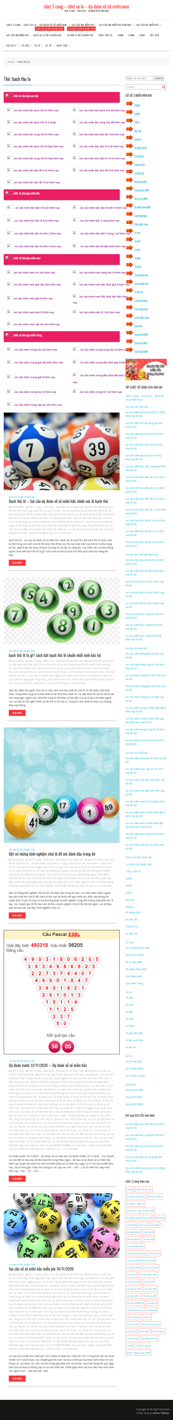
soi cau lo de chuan (66, 1130)
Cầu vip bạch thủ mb (60, 518)
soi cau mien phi (51, 1134)
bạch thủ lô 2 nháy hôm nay (58, 867)
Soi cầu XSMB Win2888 (58, 1145)
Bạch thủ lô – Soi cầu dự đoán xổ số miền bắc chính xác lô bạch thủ (58, 501)
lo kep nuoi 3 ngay (56, 1115)
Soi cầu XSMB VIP (135, 1303)
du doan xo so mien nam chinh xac (63, 1089)
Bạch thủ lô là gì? (92, 514)
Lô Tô (48, 45)
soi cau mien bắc (135, 1246)
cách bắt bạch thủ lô (25, 671)
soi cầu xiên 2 (133, 1295)
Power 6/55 (139, 164)
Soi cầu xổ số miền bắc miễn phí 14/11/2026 (41, 1269)
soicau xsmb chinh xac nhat (141, 1260)
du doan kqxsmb (83, 1082)
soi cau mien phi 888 (72, 1134)
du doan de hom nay (61, 1082)
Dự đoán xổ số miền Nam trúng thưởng (75, 1311)
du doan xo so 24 (84, 1085)
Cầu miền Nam (140, 215)
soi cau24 (149, 1231)
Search (159, 78)
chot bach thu (95, 1078)
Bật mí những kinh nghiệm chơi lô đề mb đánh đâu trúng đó (52, 854)
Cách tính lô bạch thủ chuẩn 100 (65, 679)
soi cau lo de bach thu (42, 1130)
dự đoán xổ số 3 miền (78, 1304)
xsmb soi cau (52, 1148)
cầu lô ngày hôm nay (65, 1078)
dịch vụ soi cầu (153, 1196)
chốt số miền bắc (39, 1082)
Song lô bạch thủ (18, 532)
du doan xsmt (64, 1100)
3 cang (130, 1189)
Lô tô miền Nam (141, 309)
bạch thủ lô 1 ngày (57, 863)
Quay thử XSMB (141, 334)
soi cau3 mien (134, 1231)
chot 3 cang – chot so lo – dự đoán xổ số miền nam (86, 6)
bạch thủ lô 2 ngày (31, 867)
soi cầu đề (19, 1126)
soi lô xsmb (132, 1338)
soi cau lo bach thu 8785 (52, 1126)
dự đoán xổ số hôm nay (79, 1104)
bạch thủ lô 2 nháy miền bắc (90, 867)
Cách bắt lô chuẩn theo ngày (44, 675)
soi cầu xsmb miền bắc (38, 1141)
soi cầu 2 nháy (134, 1267)
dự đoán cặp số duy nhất (139, 1217)
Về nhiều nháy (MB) (142, 207)
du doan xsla (45, 1096)
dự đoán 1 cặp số (135, 1203)
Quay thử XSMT (141, 343)
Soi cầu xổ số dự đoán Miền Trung (32, 1337)
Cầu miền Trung (141, 224)
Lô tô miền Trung (141, 317)
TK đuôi (137, 266)
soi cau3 (155, 1224)
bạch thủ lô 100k (96, 863)
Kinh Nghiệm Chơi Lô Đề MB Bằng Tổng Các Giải (66, 885)
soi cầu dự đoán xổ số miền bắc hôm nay (90, 529)
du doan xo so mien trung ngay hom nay (44, 1296)
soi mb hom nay (149, 1338)
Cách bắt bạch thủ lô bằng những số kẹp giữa (71, 874)
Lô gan (137, 232)
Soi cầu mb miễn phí (83, 25)
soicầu (91, 1145)
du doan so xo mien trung (43, 1085)
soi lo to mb (132, 1324)
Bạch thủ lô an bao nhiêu (33, 514)
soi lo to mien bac (150, 1324)
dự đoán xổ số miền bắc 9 (71, 521)
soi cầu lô (32, 1126)
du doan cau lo (58, 1285)
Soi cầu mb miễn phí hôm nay (115, 25)
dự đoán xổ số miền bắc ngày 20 (77, 1108)
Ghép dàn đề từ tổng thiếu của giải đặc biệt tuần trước (44, 881)
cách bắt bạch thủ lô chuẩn (52, 671)
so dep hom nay (60, 1119)
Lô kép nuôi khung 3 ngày (81, 1115)
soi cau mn (154, 1253)
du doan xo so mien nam (29, 1089)
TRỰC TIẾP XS (105, 35)
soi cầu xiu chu (134, 1288)
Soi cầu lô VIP (85, 1130)
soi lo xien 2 (159, 1331)
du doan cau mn (135, 1196)
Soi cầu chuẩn (151, 1267)
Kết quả (154, 35)
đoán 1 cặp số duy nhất (138, 1352)
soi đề (130, 1345)
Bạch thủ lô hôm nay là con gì (65, 514)
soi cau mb (100, 1130)
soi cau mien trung (95, 1134)
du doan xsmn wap (45, 1100)
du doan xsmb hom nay (83, 1096)
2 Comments (64, 532)
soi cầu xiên (151, 1288)
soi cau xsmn (79, 1145)
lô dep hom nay (77, 525)
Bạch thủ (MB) (140, 181)
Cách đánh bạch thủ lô (73, 675)
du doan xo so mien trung (79, 1093)
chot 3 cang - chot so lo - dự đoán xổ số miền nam (56, 506)
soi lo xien (144, 1331)
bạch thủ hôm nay (98, 859)
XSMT (142, 35)
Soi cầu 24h (103, 1119)
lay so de (160, 1217)
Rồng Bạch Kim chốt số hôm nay (32, 1119)
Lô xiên (137, 241)
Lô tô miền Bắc (140, 300)
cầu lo (37, 1078)
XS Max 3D (139, 173)
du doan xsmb (61, 1096)
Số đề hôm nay (78, 1119)
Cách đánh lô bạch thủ (99, 675)
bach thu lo (39, 510)
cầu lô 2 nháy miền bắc (35, 518)
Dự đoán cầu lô (81, 1100)
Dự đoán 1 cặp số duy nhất (140, 1210)
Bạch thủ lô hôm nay (24, 668)
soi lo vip (131, 1331)
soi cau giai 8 (133, 1239)
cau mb (82, 1078)
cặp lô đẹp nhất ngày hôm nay (33, 1074)
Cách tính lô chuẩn (94, 679)
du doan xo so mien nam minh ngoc (73, 1293)
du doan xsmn (105, 1096)
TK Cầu (25, 45)
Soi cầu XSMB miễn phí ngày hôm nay (73, 1141)
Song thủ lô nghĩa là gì (41, 532)
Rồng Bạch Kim (96, 525)
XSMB (120, 35)
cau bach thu (92, 1074)
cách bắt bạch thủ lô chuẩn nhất (85, 671)
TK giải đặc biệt (141, 275)
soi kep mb (151, 1310)
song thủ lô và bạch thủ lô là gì (51, 683)
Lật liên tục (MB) (141, 190)
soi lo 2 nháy (133, 1317)
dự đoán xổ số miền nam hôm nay (37, 525)
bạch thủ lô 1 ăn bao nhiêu (31, 863)
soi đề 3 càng (142, 1345)
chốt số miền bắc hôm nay (87, 518)
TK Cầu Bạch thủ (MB (137, 947)
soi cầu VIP (148, 1281)
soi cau (92, 1119)
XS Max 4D (139, 156)
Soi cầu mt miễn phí (147, 25)
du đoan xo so (57, 1104)
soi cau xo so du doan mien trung (32, 1137)
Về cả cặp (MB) (141, 198)
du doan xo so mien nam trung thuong (43, 1093)
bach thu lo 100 (77, 863)
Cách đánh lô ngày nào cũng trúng (27, 679)
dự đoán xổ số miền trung (74, 1111)
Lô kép (137, 249)
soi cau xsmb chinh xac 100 (82, 1137)
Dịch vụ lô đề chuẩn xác (47, 35)
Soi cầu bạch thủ (33, 1122)
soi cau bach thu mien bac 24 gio (62, 1122)
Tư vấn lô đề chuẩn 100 (80, 35)
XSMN (131, 35)
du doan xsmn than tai (21, 1100)
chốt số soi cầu (144, 1189)
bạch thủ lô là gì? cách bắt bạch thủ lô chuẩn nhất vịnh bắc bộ (55, 655)
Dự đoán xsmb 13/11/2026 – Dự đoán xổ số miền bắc (48, 1065)
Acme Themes (161, 1413)
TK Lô (37, 45)
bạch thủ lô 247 (31, 870)
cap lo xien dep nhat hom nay (67, 1074)
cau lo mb (47, 1078)
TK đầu (137, 258)
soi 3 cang (132, 1224)
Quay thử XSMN (141, 351)
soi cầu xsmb (59, 1137)
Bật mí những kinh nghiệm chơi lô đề (61, 870)
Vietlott (11, 45)
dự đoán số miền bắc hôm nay (30, 1104)
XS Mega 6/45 (140, 147)
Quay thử (62, 45)
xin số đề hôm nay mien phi (29, 1148)
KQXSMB (63, 525)
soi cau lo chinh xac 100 (80, 1126)
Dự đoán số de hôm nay (42, 521)
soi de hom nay (134, 1310)
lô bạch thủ (20, 1115)
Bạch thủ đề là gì (97, 506)
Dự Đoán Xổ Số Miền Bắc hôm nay (39, 1108)
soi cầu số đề (133, 1281)
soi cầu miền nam (148, 1274)
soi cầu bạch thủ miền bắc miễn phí (47, 529)
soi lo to (147, 1317)
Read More (17, 562)
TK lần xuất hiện (141, 283)
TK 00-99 (138, 292)
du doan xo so (66, 1085)
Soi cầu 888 (20, 529)
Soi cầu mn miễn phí (17, 35)
